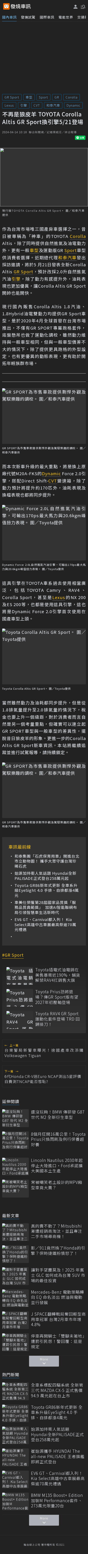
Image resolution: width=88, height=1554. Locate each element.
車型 (29, 97)
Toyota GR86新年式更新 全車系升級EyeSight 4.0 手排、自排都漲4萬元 (47, 890)
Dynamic (73, 105)
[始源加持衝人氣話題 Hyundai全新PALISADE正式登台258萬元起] (15, 1435)
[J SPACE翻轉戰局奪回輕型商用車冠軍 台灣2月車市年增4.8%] (15, 1320)
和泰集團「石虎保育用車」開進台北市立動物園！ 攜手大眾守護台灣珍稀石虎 (47, 861)
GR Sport (11, 97)
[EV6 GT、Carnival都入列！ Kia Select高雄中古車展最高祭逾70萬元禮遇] (15, 1479)
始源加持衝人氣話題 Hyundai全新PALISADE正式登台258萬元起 (45, 876)
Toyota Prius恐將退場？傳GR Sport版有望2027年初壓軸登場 (56, 997)
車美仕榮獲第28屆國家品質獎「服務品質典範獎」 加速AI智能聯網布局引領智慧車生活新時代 (46, 907)
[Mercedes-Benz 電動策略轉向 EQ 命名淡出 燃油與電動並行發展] (15, 1298)
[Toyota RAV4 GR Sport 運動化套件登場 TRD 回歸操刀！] (19, 1020)
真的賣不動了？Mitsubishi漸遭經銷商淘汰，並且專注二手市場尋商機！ (56, 1231)
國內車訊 (9, 17)
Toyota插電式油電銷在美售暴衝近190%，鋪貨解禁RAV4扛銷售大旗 (57, 975)
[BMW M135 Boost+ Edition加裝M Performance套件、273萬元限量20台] (15, 1501)
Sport (43, 97)
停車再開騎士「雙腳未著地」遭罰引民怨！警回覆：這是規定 (58, 1341)
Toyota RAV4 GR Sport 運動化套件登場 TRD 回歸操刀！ (57, 1019)
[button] (82, 6)
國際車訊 (47, 17)
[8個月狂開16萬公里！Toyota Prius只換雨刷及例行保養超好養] (15, 1140)
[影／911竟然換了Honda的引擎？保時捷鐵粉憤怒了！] (15, 1254)
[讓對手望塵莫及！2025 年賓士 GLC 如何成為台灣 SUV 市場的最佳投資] (15, 1276)
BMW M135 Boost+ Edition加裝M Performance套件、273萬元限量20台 (57, 1500)
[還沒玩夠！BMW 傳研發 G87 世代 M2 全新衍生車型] (15, 1118)
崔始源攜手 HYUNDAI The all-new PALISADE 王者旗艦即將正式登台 (58, 1456)
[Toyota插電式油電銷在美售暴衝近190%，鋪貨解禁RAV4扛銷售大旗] (19, 976)
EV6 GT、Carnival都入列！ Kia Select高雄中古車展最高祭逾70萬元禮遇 (45, 924)
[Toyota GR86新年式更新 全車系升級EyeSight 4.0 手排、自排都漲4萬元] (15, 1413)
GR (56, 97)
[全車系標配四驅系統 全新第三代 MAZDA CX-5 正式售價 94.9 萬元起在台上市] (15, 1391)
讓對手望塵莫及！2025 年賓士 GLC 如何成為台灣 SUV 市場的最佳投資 (58, 1275)
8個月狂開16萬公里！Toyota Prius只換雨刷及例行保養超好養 (58, 1139)
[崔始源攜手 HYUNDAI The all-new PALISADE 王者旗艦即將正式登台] (15, 1457)
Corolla (72, 97)
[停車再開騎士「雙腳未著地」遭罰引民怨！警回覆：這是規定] (15, 1342)
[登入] (75, 7)
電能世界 (66, 17)
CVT (37, 105)
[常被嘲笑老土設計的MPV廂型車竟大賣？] (15, 1188)
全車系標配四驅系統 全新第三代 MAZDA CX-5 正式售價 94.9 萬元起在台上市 (57, 1390)
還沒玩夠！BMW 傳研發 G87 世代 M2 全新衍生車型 (58, 1114)
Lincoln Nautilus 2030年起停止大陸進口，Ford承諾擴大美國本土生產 (57, 1165)
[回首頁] (21, 6)
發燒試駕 (28, 17)
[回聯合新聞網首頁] (6, 6)
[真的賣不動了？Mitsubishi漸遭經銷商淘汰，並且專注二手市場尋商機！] (15, 1232)
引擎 (23, 105)
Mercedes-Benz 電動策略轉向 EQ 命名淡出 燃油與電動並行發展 (57, 1297)
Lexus (9, 105)
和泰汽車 (53, 105)
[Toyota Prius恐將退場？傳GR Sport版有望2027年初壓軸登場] (19, 998)
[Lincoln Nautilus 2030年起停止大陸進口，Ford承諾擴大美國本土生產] (15, 1166)
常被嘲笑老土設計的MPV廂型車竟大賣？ (56, 1185)
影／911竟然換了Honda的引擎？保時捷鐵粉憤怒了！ (58, 1250)
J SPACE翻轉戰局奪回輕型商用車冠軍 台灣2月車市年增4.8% (58, 1319)
